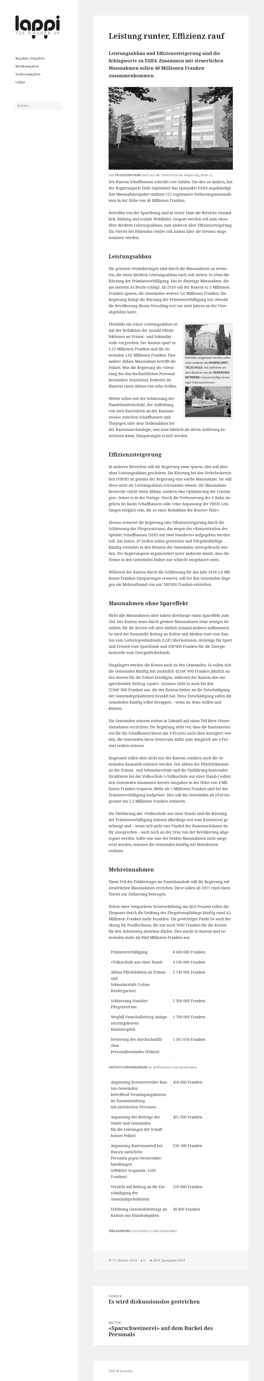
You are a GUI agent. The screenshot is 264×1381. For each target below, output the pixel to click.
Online (20, 82)
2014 (156, 1260)
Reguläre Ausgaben (29, 58)
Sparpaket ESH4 (173, 1260)
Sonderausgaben (27, 74)
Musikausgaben (27, 66)
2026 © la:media (121, 1371)
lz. (144, 1260)
